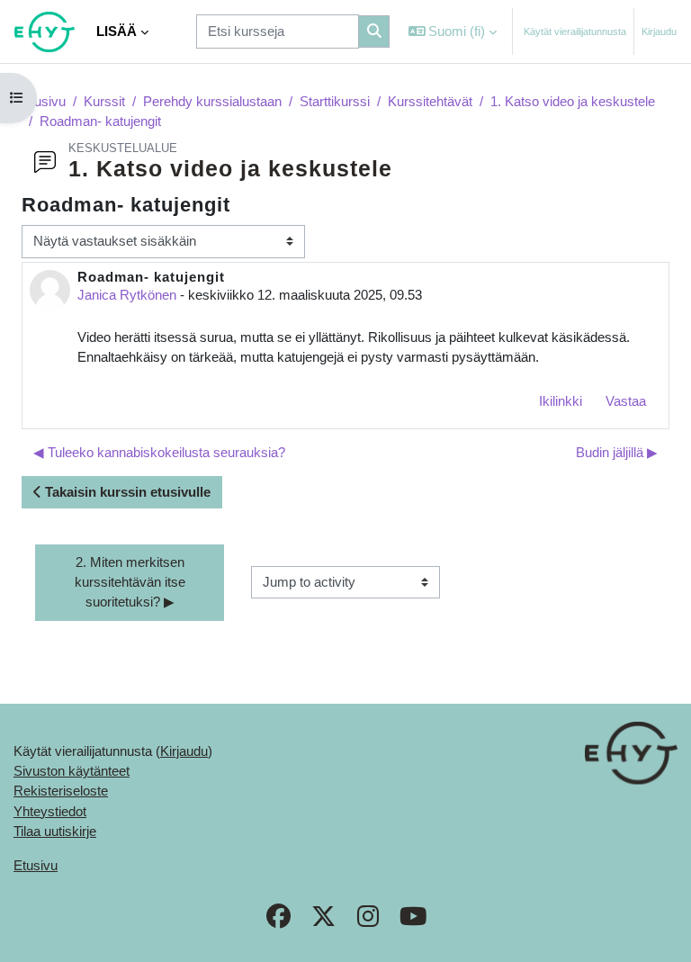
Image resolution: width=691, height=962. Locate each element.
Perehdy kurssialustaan (212, 101)
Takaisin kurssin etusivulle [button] (126, 492)
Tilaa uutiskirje (54, 831)
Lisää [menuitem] (116, 31)
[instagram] (368, 919)
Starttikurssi (335, 101)
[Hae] (374, 31)
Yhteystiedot (49, 812)
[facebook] (278, 919)
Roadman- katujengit (100, 121)
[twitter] (323, 919)
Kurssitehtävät (430, 101)
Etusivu (44, 101)
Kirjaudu (659, 31)
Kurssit (104, 101)
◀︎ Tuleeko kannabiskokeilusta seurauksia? (159, 452)
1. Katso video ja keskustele (572, 101)
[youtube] (412, 919)
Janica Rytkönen (126, 295)
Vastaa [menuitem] (626, 401)
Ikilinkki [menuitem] (560, 401)
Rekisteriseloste (60, 791)
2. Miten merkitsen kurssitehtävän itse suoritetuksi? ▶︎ (132, 582)
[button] (453, 31)
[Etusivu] (44, 32)
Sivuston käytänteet (71, 771)
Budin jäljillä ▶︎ (617, 452)
